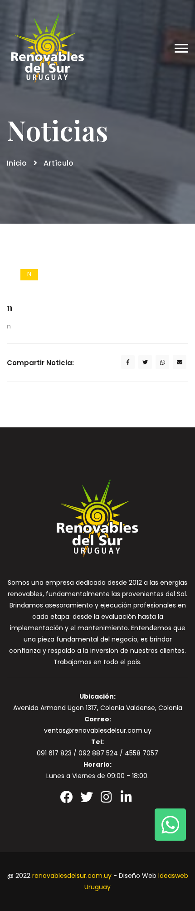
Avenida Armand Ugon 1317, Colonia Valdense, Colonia (97, 707)
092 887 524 (98, 753)
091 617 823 (54, 753)
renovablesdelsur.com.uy (72, 875)
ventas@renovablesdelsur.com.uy (97, 730)
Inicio (17, 163)
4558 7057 (141, 753)
